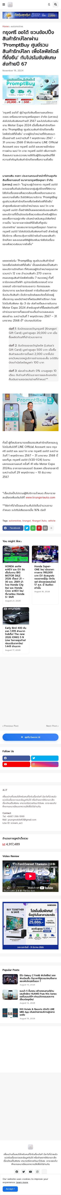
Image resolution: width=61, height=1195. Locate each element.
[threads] (44, 1171)
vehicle (51, 520)
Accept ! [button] (10, 1189)
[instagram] (45, 764)
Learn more (22, 1182)
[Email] (45, 528)
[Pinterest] (39, 528)
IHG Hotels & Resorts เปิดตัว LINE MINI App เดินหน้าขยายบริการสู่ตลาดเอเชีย (37, 1012)
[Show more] (51, 528)
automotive (17, 26)
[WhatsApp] (33, 528)
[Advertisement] (22, 1049)
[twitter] (45, 758)
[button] (4, 4)
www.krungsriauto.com (40, 497)
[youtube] (16, 764)
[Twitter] (27, 528)
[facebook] (16, 758)
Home (6, 26)
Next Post (51, 726)
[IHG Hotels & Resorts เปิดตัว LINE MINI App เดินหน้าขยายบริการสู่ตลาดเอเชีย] (10, 1013)
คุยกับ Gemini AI (30, 737)
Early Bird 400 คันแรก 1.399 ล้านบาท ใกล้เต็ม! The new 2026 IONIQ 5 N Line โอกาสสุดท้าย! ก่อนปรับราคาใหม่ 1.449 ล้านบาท (15, 637)
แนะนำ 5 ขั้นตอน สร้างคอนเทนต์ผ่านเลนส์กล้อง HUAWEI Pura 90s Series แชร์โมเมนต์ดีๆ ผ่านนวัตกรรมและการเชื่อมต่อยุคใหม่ (38, 995)
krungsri (27, 520)
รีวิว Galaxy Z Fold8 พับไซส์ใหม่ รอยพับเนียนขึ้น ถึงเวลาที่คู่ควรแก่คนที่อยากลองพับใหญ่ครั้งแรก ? (38, 978)
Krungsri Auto (39, 520)
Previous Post (11, 726)
